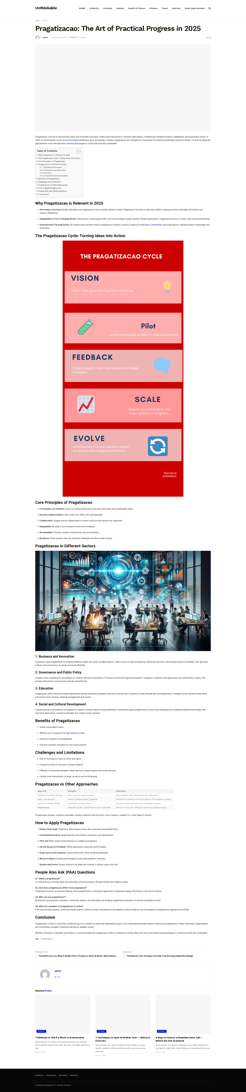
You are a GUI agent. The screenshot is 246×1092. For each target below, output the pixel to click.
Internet (176, 8)
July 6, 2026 (40, 1052)
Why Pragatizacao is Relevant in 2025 (54, 155)
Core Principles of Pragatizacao (51, 161)
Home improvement (195, 8)
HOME (82, 8)
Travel (164, 8)
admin (45, 37)
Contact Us (39, 1075)
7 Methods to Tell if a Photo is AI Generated (59, 1037)
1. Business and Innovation (52, 167)
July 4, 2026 (161, 1052)
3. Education (47, 173)
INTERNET (45, 21)
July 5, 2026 (101, 1055)
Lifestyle (107, 8)
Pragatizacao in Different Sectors (52, 164)
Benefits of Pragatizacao (48, 179)
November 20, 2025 (59, 37)
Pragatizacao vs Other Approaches (53, 185)
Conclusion (44, 194)
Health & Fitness (136, 8)
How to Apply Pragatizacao (49, 188)
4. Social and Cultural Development (55, 176)
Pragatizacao (46, 939)
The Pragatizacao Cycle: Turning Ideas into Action (59, 158)
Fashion (120, 8)
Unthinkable (46, 8)
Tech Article (63, 1075)
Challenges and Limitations (49, 182)
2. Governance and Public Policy (54, 170)
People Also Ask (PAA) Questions (52, 191)
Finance (153, 8)
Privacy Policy (51, 1075)
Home (37, 21)
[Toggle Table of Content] (77, 151)
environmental (72, 140)
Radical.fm (74, 1075)
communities (156, 225)
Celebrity (94, 8)
